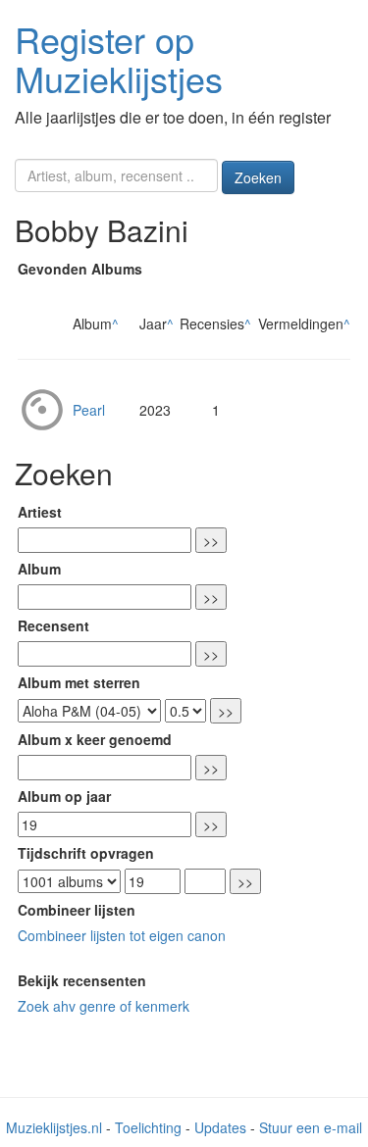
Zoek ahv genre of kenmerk (103, 1006)
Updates (220, 1127)
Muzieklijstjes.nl (54, 1127)
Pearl (89, 410)
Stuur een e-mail (310, 1127)
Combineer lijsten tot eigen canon (122, 935)
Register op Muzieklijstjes (119, 58)
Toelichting (148, 1127)
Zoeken (258, 177)
